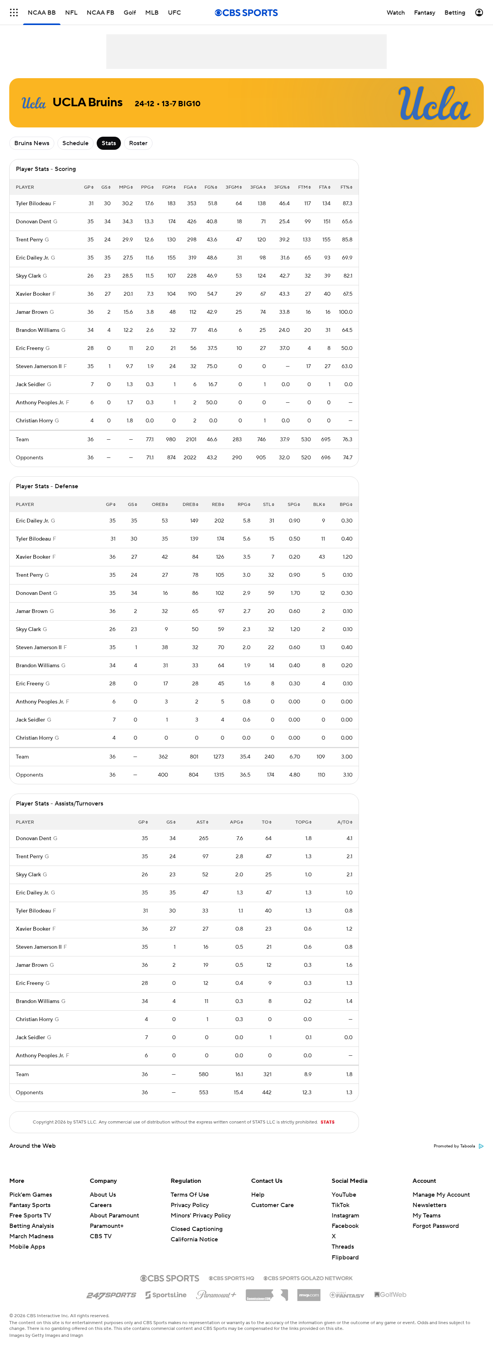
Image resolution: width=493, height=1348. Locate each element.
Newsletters (429, 1205)
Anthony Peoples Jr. (40, 402)
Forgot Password (436, 1226)
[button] (14, 12)
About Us (103, 1195)
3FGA (256, 187)
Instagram (345, 1215)
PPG (146, 187)
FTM (303, 187)
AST (200, 822)
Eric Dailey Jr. (32, 258)
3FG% (280, 187)
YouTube (344, 1195)
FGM (167, 187)
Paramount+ (107, 1226)
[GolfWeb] (390, 1295)
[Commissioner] (267, 1292)
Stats (109, 143)
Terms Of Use (190, 1195)
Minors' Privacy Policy (201, 1215)
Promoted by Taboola (454, 1146)
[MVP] (308, 1292)
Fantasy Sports (29, 1205)
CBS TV (101, 1236)
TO (265, 822)
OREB (158, 504)
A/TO (343, 822)
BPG (344, 504)
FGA (188, 187)
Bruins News (31, 143)
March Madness (31, 1236)
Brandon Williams (37, 330)
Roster (138, 143)
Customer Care (272, 1205)
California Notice (194, 1239)
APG (235, 822)
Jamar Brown (32, 312)
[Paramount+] (216, 1293)
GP (87, 187)
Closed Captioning (197, 1229)
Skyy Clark (28, 276)
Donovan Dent (33, 221)
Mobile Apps (27, 1247)
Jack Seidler (30, 384)
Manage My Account (441, 1195)
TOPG (302, 822)
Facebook (345, 1226)
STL (267, 504)
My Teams (427, 1215)
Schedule (75, 143)
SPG (292, 504)
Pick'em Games (30, 1195)
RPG (242, 504)
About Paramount (114, 1215)
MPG (124, 187)
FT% (344, 187)
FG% (209, 187)
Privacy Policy (190, 1205)
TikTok (340, 1205)
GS (104, 187)
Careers (101, 1205)
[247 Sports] (111, 1294)
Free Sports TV (30, 1215)
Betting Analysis (31, 1226)
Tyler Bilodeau (33, 203)
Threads (343, 1247)
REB (216, 504)
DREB (189, 504)
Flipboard (345, 1257)
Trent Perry (29, 239)
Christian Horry (34, 420)
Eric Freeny (30, 348)
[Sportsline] (166, 1294)
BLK (317, 504)
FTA (323, 187)
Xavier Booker (33, 294)
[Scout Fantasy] (347, 1294)
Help (258, 1195)
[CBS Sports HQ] (231, 1277)
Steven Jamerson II (39, 366)
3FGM (232, 187)
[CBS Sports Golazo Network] (308, 1277)
